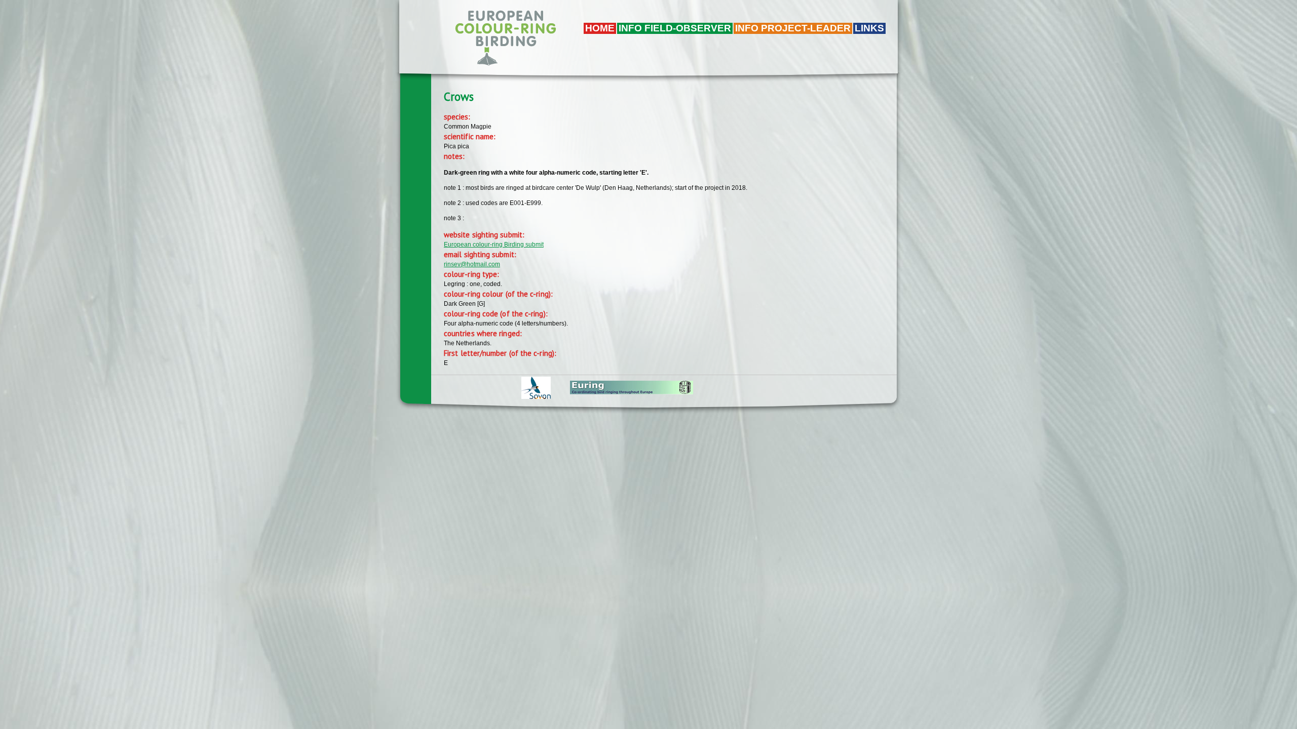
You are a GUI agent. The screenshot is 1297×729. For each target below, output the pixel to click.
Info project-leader (793, 28)
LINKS (869, 28)
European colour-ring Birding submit (494, 244)
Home (600, 28)
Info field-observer (675, 28)
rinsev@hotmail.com (472, 264)
